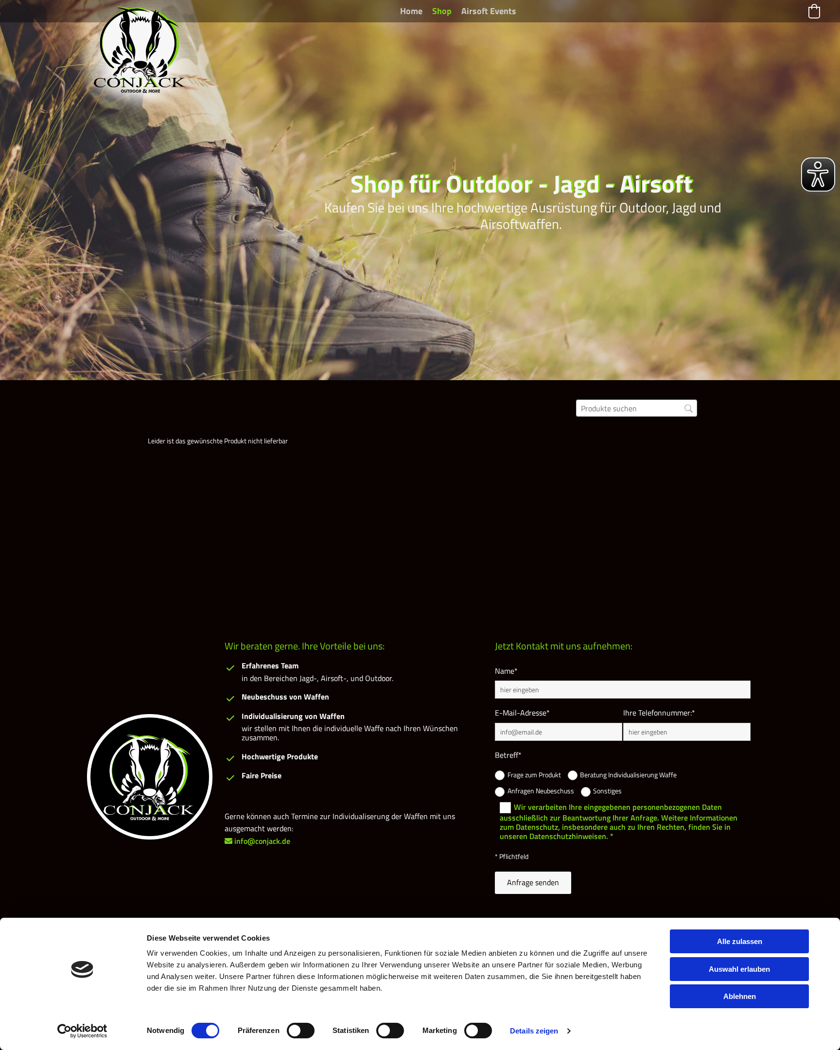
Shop (442, 11)
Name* (506, 671)
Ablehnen (739, 996)
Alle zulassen (739, 941)
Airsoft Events (488, 11)
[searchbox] (636, 408)
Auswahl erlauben (739, 969)
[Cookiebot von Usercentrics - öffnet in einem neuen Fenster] (82, 1031)
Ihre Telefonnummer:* (659, 713)
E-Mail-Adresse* (522, 713)
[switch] (301, 1030)
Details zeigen (534, 1031)
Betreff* (508, 755)
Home (411, 11)
